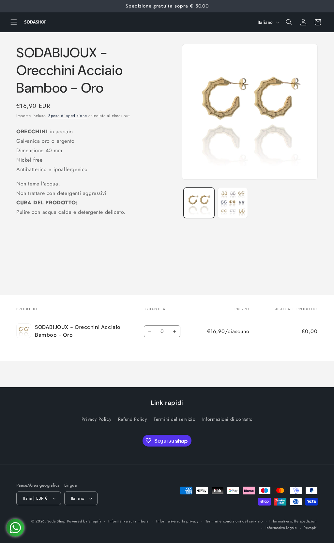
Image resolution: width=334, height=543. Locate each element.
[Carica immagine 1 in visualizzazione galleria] (199, 203)
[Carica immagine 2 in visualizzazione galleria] (233, 203)
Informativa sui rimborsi (129, 521)
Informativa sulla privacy (177, 521)
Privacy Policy (96, 419)
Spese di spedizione (67, 116)
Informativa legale (281, 527)
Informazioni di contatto (227, 419)
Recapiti (311, 527)
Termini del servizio (174, 419)
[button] (14, 22)
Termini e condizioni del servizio (234, 521)
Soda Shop (56, 521)
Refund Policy (132, 419)
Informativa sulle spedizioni (293, 521)
